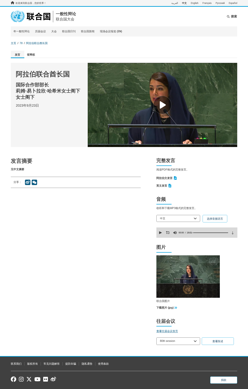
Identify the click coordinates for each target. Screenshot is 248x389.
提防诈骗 (70, 363)
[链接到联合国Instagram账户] (21, 379)
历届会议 (40, 31)
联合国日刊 (69, 31)
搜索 (234, 16)
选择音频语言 (215, 218)
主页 (13, 43)
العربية (174, 3)
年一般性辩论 (21, 31)
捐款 (223, 380)
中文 (184, 3)
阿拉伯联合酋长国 (37, 43)
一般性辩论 (66, 13)
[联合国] (30, 16)
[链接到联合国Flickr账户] (45, 379)
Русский (220, 3)
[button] (160, 232)
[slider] (208, 232)
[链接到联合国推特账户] (29, 379)
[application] (196, 232)
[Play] (162, 105)
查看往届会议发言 (167, 331)
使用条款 (103, 363)
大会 (54, 31)
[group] (175, 232)
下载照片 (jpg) (165, 307)
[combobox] (178, 218)
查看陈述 (217, 341)
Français (207, 3)
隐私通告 (87, 363)
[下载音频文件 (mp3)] (233, 233)
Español (233, 3)
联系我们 (16, 363)
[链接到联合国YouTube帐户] (37, 379)
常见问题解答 (52, 363)
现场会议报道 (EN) (111, 31)
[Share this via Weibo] (27, 182)
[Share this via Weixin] (34, 182)
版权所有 (32, 363)
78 (21, 43)
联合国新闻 (87, 31)
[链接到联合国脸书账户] (13, 379)
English (194, 3)
